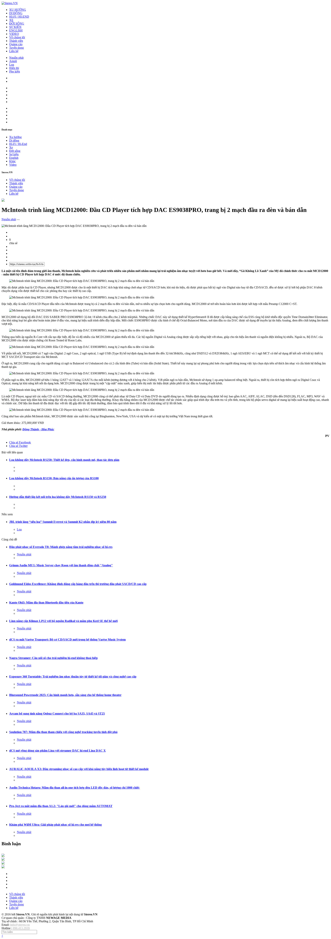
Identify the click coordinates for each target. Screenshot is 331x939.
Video (12, 164)
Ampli (13, 61)
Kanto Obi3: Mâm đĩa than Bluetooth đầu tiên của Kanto (46, 602)
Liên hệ (13, 51)
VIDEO (14, 33)
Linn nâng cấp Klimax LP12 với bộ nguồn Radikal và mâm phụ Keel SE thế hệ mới (63, 621)
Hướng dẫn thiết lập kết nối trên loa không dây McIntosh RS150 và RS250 (57, 496)
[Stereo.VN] (10, 3)
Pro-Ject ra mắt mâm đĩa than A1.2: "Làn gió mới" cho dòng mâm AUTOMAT (60, 806)
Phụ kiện (14, 71)
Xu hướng (15, 137)
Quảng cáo (15, 44)
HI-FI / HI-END (19, 16)
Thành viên (16, 40)
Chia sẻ (20, 442)
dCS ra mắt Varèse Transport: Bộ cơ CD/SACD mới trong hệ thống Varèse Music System (67, 639)
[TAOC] (3, 867)
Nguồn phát (16, 57)
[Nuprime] (3, 863)
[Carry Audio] (3, 859)
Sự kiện (14, 154)
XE (11, 20)
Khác (12, 161)
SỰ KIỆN (15, 27)
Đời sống (14, 150)
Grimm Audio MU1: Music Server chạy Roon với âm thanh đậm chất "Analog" (61, 565)
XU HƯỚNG (17, 9)
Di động (14, 140)
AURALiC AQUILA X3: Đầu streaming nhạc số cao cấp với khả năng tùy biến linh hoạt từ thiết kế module (79, 769)
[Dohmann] (3, 855)
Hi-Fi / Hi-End (18, 144)
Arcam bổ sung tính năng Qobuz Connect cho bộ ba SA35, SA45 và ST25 (57, 713)
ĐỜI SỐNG (16, 23)
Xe (11, 147)
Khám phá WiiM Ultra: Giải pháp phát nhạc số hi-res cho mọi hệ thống (55, 824)
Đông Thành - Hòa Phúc (38, 429)
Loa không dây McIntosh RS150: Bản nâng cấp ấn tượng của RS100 (54, 478)
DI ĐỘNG (15, 13)
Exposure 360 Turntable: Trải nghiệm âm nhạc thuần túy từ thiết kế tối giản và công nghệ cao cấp (72, 676)
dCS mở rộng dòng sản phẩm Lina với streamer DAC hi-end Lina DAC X (57, 750)
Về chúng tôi (17, 37)
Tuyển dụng (16, 47)
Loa (11, 64)
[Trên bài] (3, 200)
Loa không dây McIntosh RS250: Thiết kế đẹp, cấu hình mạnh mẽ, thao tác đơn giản (64, 459)
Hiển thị (14, 68)
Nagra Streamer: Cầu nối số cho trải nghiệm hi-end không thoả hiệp (53, 658)
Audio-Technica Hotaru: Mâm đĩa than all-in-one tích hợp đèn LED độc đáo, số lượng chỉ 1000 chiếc (74, 787)
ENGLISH (16, 30)
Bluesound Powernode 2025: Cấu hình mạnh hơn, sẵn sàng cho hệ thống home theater (65, 695)
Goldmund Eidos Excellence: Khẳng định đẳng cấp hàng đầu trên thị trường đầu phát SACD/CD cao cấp (78, 584)
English (13, 157)
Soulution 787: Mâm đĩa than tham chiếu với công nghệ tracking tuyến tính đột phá (63, 732)
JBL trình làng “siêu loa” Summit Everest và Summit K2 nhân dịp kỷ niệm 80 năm (62, 521)
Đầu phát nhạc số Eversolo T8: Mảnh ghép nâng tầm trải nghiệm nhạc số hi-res (60, 547)
